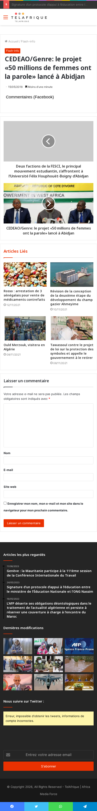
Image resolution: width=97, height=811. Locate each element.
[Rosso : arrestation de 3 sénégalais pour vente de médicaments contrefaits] (25, 274)
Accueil (12, 41)
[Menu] (5, 19)
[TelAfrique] (29, 17)
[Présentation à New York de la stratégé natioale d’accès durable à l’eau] (17, 682)
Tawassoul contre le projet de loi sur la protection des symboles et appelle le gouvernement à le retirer (71, 351)
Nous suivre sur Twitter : (23, 701)
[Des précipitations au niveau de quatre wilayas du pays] (79, 664)
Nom (7, 453)
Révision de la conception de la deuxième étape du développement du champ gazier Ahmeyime (71, 297)
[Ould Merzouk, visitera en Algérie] (25, 328)
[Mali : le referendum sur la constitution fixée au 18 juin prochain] (48, 664)
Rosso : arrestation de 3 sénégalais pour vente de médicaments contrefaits (24, 295)
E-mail (8, 470)
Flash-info (28, 41)
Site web (10, 486)
